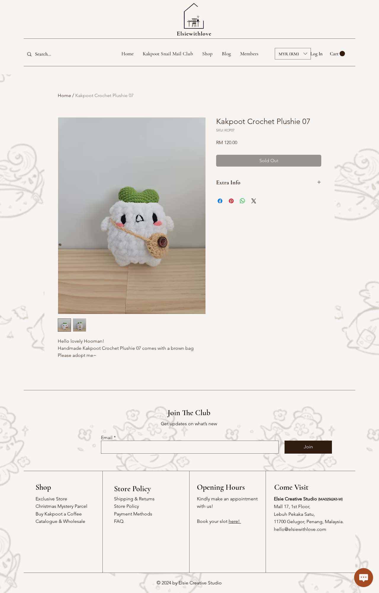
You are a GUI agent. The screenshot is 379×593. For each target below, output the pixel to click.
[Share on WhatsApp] (242, 200)
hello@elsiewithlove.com (300, 529)
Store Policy (126, 506)
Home (64, 95)
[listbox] (293, 53)
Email (107, 437)
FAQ (118, 521)
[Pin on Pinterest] (231, 200)
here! (235, 521)
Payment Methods (133, 514)
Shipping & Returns (134, 499)
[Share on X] (253, 200)
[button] (337, 54)
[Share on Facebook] (220, 200)
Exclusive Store (51, 499)
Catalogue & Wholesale (60, 521)
